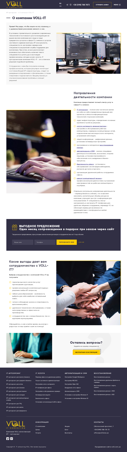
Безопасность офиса (42, 398)
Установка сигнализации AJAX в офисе (48, 402)
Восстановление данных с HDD (104, 391)
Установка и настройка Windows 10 (76, 398)
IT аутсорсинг (82, 110)
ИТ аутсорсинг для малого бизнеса (18, 377)
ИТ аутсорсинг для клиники (15, 388)
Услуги (38, 433)
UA (60, 6)
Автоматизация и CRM (72, 391)
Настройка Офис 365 (72, 384)
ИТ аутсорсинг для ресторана (16, 391)
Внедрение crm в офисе (73, 388)
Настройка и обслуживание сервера (48, 391)
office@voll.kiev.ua (101, 433)
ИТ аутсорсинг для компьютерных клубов (17, 399)
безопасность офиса (85, 164)
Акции (67, 426)
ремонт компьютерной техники (89, 178)
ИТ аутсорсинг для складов (15, 395)
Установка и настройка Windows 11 (76, 395)
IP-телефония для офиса (43, 388)
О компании (40, 426)
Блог (66, 430)
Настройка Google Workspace (75, 377)
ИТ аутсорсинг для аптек (14, 384)
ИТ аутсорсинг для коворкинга (16, 411)
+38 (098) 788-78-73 (102, 430)
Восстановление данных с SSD (104, 394)
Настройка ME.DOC (71, 380)
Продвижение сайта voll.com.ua (108, 447)
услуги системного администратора (91, 126)
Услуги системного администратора (48, 380)
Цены (38, 430)
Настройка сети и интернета (45, 384)
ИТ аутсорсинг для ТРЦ (14, 403)
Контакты (68, 433)
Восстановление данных (102, 377)
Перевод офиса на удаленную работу (48, 377)
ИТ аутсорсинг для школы (14, 407)
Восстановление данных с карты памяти (105, 386)
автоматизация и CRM (86, 151)
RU (60, 3)
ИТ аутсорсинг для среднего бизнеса (18, 380)
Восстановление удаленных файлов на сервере (107, 381)
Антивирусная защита (43, 395)
